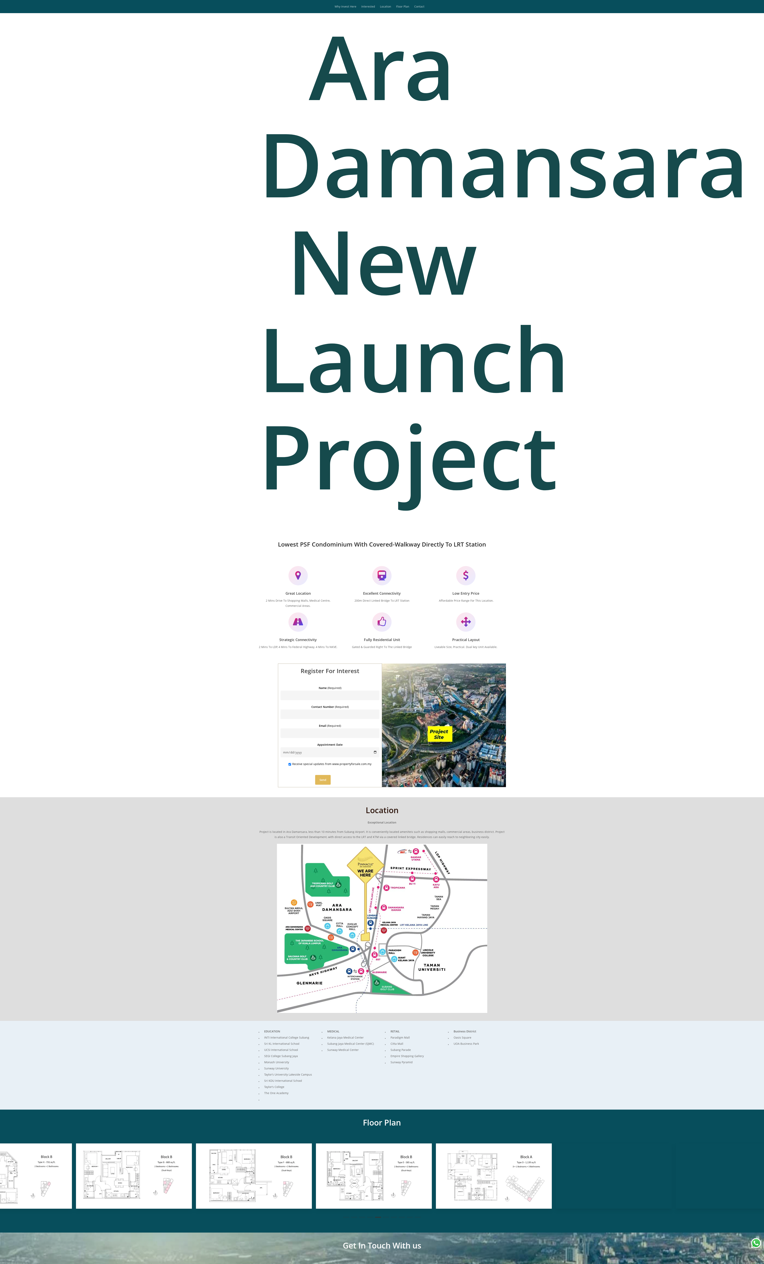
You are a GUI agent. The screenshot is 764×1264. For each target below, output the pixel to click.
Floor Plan (402, 6)
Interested (368, 6)
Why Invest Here (345, 6)
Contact (419, 6)
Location (385, 6)
